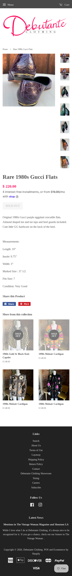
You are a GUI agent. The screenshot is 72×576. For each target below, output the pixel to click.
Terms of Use (36, 450)
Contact (36, 469)
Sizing (36, 478)
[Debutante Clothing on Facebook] (32, 505)
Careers (36, 482)
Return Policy (36, 464)
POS (46, 549)
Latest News (36, 517)
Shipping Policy (36, 459)
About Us (36, 445)
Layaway (36, 455)
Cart (66, 5)
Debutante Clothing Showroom (36, 473)
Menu (10, 5)
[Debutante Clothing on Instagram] (40, 505)
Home (5, 49)
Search (36, 441)
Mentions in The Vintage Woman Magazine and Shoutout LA (36, 524)
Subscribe (36, 487)
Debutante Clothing (33, 549)
